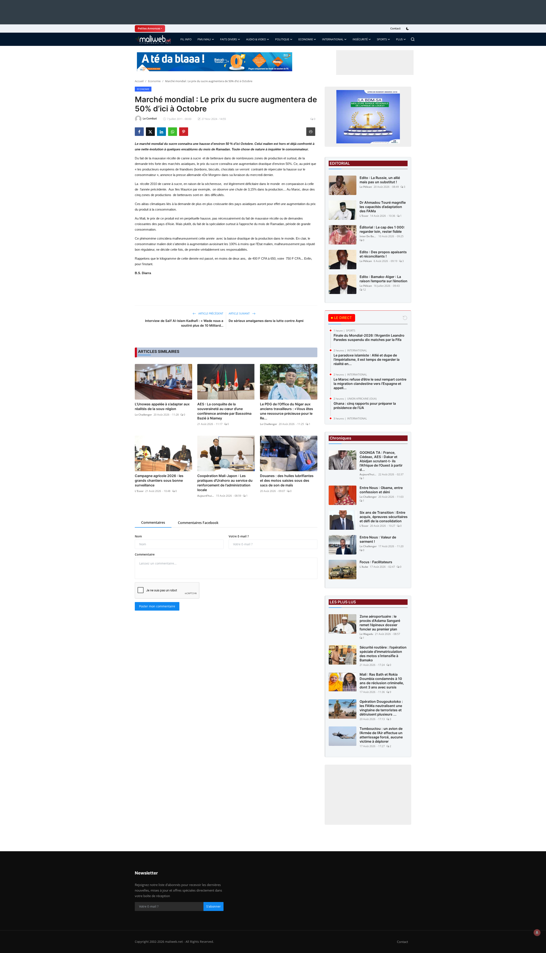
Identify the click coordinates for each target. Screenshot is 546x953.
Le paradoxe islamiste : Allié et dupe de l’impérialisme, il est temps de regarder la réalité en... (366, 359)
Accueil (139, 81)
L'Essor (139, 491)
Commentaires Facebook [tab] (198, 522)
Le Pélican (366, 187)
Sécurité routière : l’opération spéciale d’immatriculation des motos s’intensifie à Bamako (383, 653)
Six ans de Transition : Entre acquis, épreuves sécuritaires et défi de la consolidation (384, 516)
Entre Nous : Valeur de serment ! (378, 539)
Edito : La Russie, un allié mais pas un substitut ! (380, 180)
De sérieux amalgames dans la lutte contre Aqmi (266, 321)
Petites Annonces (149, 28)
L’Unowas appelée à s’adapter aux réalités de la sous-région (162, 406)
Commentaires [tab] (153, 522)
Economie (154, 81)
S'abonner (213, 906)
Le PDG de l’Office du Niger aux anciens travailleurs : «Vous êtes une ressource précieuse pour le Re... (286, 411)
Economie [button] (305, 39)
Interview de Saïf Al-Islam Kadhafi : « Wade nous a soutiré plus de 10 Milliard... (184, 323)
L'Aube (364, 567)
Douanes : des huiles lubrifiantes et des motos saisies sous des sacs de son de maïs (287, 480)
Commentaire (145, 554)
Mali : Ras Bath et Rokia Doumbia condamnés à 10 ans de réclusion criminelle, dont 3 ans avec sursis (382, 680)
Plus (399, 39)
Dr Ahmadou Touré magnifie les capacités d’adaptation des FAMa (383, 206)
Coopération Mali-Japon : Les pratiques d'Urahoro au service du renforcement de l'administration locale (225, 483)
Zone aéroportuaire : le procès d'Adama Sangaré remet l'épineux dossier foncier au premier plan (380, 622)
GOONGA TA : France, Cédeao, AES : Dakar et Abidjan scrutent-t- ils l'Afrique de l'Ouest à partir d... (381, 461)
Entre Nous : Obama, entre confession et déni (381, 490)
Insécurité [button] (360, 39)
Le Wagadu (366, 634)
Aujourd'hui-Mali (205, 496)
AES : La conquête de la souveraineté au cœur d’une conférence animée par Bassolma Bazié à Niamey (224, 411)
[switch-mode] (408, 28)
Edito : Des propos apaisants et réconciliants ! (383, 254)
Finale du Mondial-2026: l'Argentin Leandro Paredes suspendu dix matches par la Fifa (369, 337)
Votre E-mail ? (239, 536)
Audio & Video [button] (256, 39)
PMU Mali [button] (204, 39)
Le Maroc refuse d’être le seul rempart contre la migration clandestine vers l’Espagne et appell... (370, 383)
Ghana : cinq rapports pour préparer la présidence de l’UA (365, 405)
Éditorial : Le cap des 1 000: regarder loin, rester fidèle (382, 229)
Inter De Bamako (368, 236)
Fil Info (186, 39)
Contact (395, 28)
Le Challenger (143, 414)
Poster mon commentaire (157, 606)
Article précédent (210, 313)
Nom (138, 536)
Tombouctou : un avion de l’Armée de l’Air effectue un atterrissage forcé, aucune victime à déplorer (381, 734)
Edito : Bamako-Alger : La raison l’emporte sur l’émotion (383, 279)
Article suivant (239, 313)
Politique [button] (282, 39)
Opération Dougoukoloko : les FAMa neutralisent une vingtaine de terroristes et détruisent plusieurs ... (381, 707)
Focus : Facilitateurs (376, 562)
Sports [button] (382, 39)
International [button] (332, 39)
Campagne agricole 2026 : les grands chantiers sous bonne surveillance (159, 480)
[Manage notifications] (537, 932)
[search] (413, 39)
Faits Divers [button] (228, 39)
